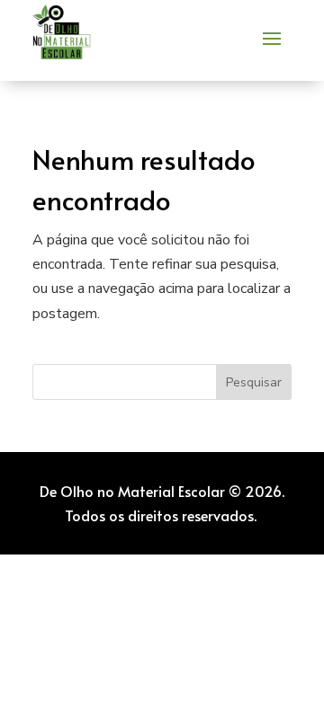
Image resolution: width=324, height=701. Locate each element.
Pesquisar (254, 382)
